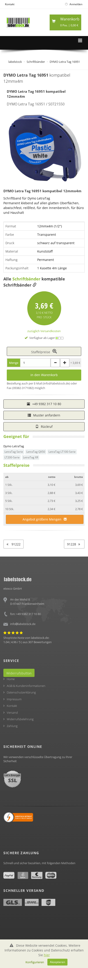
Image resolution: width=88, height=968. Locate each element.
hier (47, 955)
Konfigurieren (34, 962)
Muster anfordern (46, 415)
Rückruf (47, 426)
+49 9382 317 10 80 (46, 404)
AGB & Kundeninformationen (26, 686)
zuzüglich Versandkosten (44, 331)
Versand (12, 712)
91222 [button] (16, 544)
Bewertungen (43, 642)
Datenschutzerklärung (21, 692)
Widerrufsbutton (19, 673)
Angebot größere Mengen (42, 519)
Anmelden (75, 4)
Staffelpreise (40, 352)
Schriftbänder (26, 279)
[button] (74, 544)
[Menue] (80, 40)
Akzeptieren (57, 962)
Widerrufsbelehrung (20, 719)
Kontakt (9, 4)
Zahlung (12, 726)
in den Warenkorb (44, 375)
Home (11, 679)
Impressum (14, 699)
